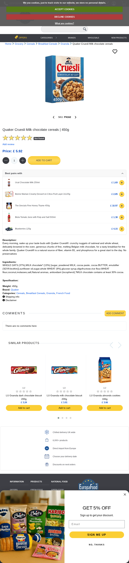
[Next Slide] (119, 345)
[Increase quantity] (22, 160)
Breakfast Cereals (35, 293)
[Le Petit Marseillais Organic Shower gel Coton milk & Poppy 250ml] (54, 117)
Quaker (15, 289)
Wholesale (93, 38)
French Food (63, 293)
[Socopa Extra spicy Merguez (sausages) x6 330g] (76, 117)
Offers (13, 490)
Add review (8, 144)
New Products (118, 38)
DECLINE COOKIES (64, 17)
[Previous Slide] (111, 345)
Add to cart (44, 160)
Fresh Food (37, 490)
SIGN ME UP (96, 534)
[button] (58, 418)
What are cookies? (64, 23)
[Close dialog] (124, 494)
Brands (72, 38)
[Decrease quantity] (6, 160)
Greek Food (57, 490)
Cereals (20, 293)
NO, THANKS (97, 545)
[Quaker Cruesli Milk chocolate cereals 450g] (64, 79)
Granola (50, 293)
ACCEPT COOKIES (64, 9)
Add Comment (115, 313)
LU (24, 388)
